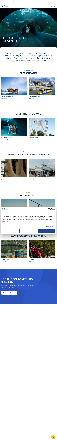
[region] (28, 88)
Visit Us (14, 1)
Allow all (46, 231)
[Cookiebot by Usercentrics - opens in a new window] (49, 209)
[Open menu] (54, 6)
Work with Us (43, 1)
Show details (49, 226)
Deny (28, 231)
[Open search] (51, 6)
